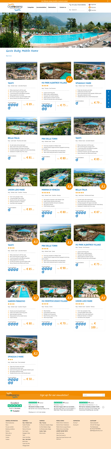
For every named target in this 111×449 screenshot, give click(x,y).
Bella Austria (42, 433)
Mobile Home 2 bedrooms (62, 422)
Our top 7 (75, 422)
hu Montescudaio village (45, 429)
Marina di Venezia (27, 429)
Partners (7, 431)
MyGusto (93, 7)
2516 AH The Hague (95, 425)
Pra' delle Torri (26, 427)
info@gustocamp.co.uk (96, 430)
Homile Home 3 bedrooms (62, 425)
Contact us (63, 7)
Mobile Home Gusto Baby (62, 429)
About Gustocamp (10, 422)
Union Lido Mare (26, 437)
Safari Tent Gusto (60, 433)
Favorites (93, 10)
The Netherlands (94, 427)
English (93, 4)
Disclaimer (8, 435)
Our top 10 (75, 425)
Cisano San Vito (26, 443)
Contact (7, 437)
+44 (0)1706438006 (78, 5)
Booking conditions (10, 429)
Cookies (7, 439)
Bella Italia (25, 441)
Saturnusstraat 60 (94, 422)
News (7, 425)
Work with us (9, 433)
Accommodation (41, 7)
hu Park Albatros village (45, 427)
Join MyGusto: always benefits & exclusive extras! (54, 1)
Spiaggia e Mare (26, 433)
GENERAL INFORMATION (12, 420)
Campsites (31, 7)
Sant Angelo (25, 431)
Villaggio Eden (26, 445)
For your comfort (10, 427)
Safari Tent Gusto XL (61, 435)
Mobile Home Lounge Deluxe (63, 427)
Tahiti (24, 435)
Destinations (52, 7)
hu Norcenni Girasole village (46, 425)
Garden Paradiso (26, 425)
